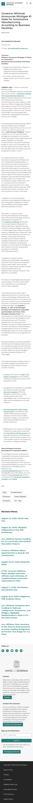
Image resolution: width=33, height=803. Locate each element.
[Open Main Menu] (30, 3)
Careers (7, 697)
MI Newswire (16, 492)
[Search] (27, 3)
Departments (8, 799)
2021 (4, 492)
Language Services (10, 789)
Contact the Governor (13, 724)
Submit (16, 740)
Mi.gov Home (8, 770)
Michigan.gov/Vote (11, 752)
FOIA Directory (9, 794)
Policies (6, 775)
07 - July (18, 501)
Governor (6, 496)
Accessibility (8, 779)
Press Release (20, 496)
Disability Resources (10, 784)
